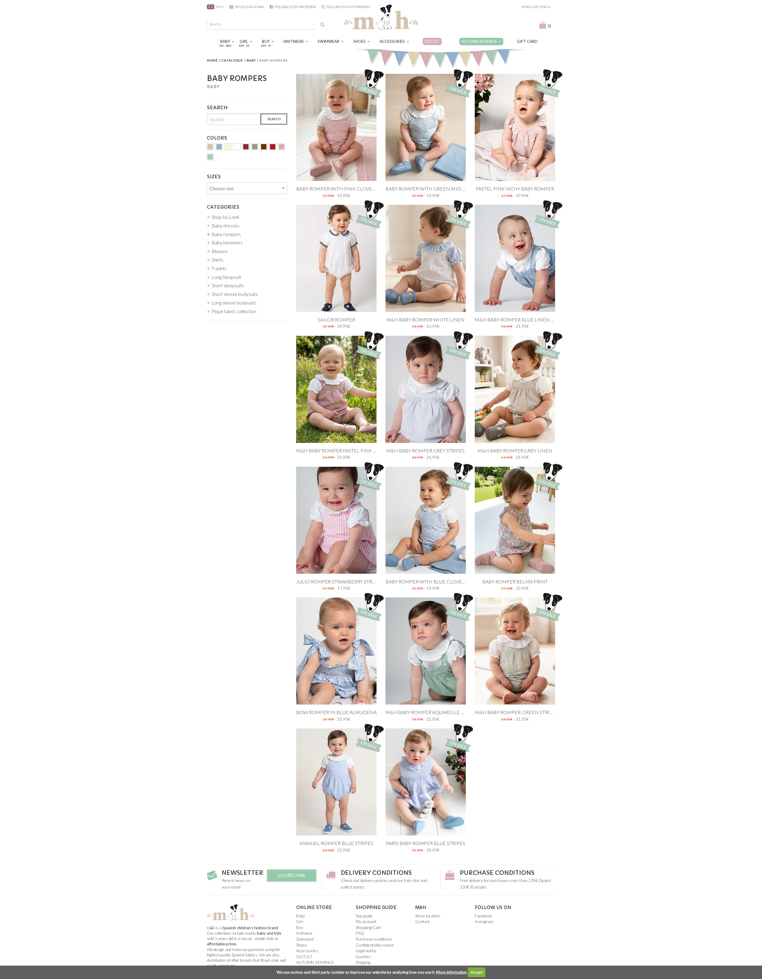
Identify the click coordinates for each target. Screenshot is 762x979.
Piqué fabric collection (234, 311)
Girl (245, 43)
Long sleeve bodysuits (234, 302)
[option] (336, 127)
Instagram (484, 921)
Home (212, 60)
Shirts (217, 260)
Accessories (393, 41)
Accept (477, 972)
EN (219, 7)
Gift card (527, 41)
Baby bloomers (227, 242)
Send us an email (249, 7)
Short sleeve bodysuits (235, 294)
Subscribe (294, 875)
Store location (427, 915)
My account (366, 921)
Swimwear (329, 41)
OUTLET (432, 43)
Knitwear (294, 41)
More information (451, 972)
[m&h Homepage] (381, 16)
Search (274, 119)
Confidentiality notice (375, 944)
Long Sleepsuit (226, 277)
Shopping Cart (368, 927)
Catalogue (232, 60)
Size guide (364, 915)
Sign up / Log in (537, 7)
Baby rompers (226, 234)
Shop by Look (225, 217)
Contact (422, 921)
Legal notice (366, 950)
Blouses (220, 251)
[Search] (322, 24)
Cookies (363, 956)
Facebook (483, 915)
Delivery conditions (376, 873)
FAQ (360, 933)
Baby (226, 43)
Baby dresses (225, 225)
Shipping (363, 962)
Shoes (360, 41)
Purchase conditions (497, 873)
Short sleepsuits (228, 285)
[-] (210, 147)
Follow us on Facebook (295, 7)
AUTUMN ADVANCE (480, 41)
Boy (266, 43)
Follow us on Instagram (348, 7)
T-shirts (219, 268)
